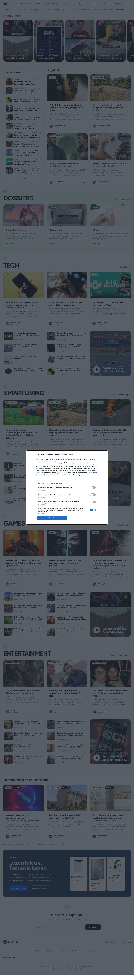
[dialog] (67, 487)
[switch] (93, 487)
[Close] (103, 455)
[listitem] (67, 483)
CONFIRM (52, 518)
